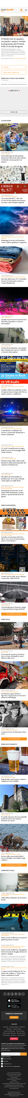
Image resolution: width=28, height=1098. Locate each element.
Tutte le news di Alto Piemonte (14, 865)
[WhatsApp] (23, 994)
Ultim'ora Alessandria (9, 1031)
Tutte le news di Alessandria (14, 614)
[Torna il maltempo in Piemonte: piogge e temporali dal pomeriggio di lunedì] (14, 592)
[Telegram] (19, 994)
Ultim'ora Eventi (21, 1033)
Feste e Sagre (8, 386)
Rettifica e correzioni (14, 1082)
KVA (18, 1096)
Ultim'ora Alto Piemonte (9, 1033)
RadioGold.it (17, 1092)
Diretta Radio (6, 1035)
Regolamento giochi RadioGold (14, 1079)
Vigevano (16, 691)
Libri (10, 894)
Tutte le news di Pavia (14, 739)
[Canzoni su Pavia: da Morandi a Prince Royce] (14, 714)
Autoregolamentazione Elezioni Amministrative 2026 (14, 1083)
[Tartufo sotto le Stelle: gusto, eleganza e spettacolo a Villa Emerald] (14, 558)
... (13, 56)
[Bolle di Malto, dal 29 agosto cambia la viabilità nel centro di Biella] (14, 761)
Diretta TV (13, 1035)
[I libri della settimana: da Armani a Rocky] (14, 882)
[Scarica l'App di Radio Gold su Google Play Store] (14, 1006)
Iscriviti (23, 1054)
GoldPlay (7, 730)
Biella (14, 777)
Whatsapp (9, 1029)
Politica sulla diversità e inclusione (14, 1074)
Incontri (20, 58)
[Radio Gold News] (7, 10)
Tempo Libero (8, 196)
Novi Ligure (8, 428)
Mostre (2, 196)
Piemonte (15, 237)
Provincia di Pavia (9, 691)
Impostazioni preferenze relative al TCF (14, 1085)
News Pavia (5, 1061)
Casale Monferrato (9, 277)
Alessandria (8, 154)
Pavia (6, 652)
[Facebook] (4, 994)
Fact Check (14, 1080)
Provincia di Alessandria (19, 277)
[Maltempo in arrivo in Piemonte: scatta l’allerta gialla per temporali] (14, 220)
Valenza (24, 58)
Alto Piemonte (8, 237)
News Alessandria (7, 1059)
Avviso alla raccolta (14, 1088)
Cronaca (3, 154)
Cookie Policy (17, 1073)
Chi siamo (5, 1027)
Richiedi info (14, 1017)
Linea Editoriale (14, 1077)
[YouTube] (12, 994)
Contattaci (14, 1038)
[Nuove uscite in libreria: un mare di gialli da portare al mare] (14, 918)
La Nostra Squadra (14, 1027)
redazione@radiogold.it (19, 1094)
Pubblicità (22, 1027)
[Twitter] (8, 994)
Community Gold (5, 894)
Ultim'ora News (17, 1029)
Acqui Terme (21, 533)
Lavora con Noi (21, 1035)
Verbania (18, 854)
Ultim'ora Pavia (20, 1031)
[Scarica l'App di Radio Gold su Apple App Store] (14, 1000)
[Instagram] (15, 994)
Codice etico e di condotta (14, 1076)
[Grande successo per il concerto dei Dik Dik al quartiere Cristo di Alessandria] (14, 301)
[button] (14, 112)
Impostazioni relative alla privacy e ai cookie (14, 1087)
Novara (14, 854)
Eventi (16, 58)
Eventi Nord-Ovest (7, 1064)
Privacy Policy (17, 1066)
